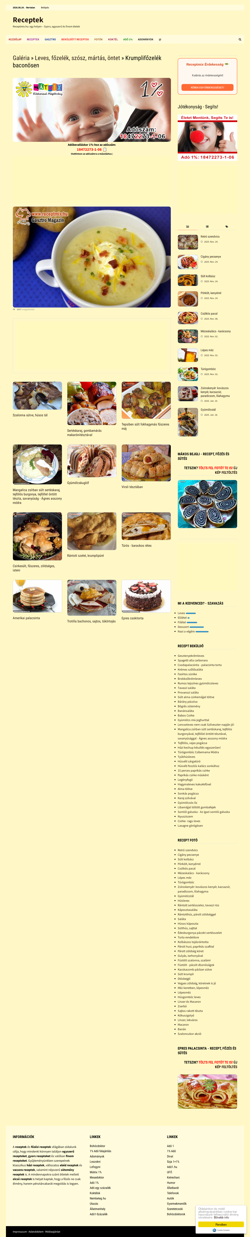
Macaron (183, 1024)
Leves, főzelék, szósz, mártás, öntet (77, 58)
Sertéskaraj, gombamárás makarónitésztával (84, 433)
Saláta (182, 919)
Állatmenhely (97, 1209)
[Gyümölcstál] (188, 410)
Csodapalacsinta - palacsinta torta (200, 665)
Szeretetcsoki (175, 1209)
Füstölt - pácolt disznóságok (196, 965)
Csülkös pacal (209, 313)
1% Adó (171, 1151)
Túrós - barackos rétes (137, 546)
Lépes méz (207, 350)
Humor (171, 1182)
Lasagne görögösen (190, 826)
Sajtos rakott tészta (190, 1011)
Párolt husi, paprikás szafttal (196, 946)
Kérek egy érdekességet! (207, 87)
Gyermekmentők (177, 1203)
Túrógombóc (208, 369)
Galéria (21, 58)
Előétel (182, 618)
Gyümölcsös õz (187, 803)
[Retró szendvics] (188, 237)
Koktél (113, 39)
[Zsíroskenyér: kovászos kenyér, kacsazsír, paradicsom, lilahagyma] (188, 388)
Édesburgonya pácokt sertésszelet (200, 933)
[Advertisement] (92, 180)
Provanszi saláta (188, 692)
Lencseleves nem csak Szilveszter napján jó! (206, 724)
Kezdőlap (15, 39)
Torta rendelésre (188, 937)
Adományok (145, 39)
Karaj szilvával (187, 798)
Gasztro (50, 39)
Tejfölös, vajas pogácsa (192, 743)
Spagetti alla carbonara (193, 660)
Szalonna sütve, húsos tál (30, 415)
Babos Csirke (186, 715)
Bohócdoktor (97, 1146)
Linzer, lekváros (188, 1020)
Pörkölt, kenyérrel (211, 293)
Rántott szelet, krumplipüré (85, 556)
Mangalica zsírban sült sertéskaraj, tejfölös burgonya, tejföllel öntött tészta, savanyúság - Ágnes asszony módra (37, 496)
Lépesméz (184, 992)
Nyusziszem (185, 816)
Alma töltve (185, 789)
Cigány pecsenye (211, 256)
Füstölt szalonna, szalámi (194, 960)
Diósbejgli (184, 979)
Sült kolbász (208, 276)
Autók (170, 1198)
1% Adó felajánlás (100, 1151)
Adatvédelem (36, 1231)
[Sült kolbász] (188, 277)
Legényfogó (185, 780)
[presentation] (187, 226)
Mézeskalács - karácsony (216, 331)
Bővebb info (221, 1217)
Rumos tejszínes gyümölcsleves (198, 683)
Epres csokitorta (133, 618)
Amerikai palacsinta (26, 618)
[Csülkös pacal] (188, 314)
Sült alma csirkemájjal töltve (196, 697)
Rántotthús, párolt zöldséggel (197, 914)
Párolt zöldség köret (191, 951)
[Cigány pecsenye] (188, 257)
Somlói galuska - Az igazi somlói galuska (204, 812)
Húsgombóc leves (189, 997)
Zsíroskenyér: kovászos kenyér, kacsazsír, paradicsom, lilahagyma (215, 392)
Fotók (98, 39)
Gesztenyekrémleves (191, 656)
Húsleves (183, 900)
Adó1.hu (172, 1167)
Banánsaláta (186, 711)
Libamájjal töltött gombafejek (197, 807)
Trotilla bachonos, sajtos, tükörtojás (91, 621)
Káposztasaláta (187, 910)
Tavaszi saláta (187, 688)
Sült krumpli (186, 974)
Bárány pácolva (187, 702)
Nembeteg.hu (98, 1198)
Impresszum (20, 1231)
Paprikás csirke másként (193, 775)
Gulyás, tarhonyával (190, 956)
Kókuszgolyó (186, 1015)
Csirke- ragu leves (189, 821)
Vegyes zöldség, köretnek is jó (197, 983)
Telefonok (173, 1193)
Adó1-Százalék (98, 1214)
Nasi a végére (186, 631)
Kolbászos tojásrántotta (193, 942)
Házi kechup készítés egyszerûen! (199, 747)
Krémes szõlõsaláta (190, 669)
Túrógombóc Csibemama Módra (198, 752)
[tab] (187, 226)
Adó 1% (127, 39)
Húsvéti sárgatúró (189, 761)
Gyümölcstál (208, 409)
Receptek (28, 19)
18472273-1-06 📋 (92, 149)
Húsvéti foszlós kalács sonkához (198, 766)
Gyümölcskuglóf (78, 483)
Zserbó (182, 1006)
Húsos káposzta (188, 923)
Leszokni (95, 1161)
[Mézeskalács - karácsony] (188, 332)
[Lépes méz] (188, 351)
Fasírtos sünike (187, 674)
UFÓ (169, 1172)
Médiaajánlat (52, 1231)
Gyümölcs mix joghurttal (193, 720)
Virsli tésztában (132, 487)
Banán (182, 1029)
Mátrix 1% (96, 1172)
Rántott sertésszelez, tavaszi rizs (198, 905)
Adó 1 (170, 1146)
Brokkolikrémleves (190, 679)
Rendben (221, 1224)
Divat (170, 1156)
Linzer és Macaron (189, 1002)
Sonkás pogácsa (188, 793)
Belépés (45, 7)
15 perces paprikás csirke (194, 770)
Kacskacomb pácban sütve (195, 969)
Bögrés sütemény (189, 706)
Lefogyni (95, 1167)
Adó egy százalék (100, 1188)
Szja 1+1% (173, 1161)
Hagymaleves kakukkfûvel (194, 784)
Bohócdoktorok (176, 1214)
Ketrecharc (173, 1177)
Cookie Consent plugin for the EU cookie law (221, 1230)
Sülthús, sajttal (187, 928)
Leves (182, 613)
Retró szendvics (210, 236)
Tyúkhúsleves (186, 757)
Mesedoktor (97, 1177)
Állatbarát (173, 1188)
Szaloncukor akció (189, 1034)
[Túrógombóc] (188, 369)
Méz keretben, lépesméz (193, 988)
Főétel (182, 622)
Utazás (94, 1203)
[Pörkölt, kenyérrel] (188, 293)
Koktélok (95, 1193)
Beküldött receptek (75, 39)
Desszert (183, 627)
